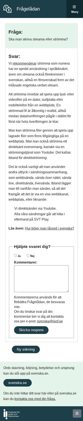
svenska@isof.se (50, 321)
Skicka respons (31, 330)
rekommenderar (24, 63)
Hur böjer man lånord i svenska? (49, 228)
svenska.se (17, 383)
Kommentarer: (25, 262)
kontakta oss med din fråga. (35, 399)
